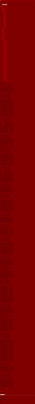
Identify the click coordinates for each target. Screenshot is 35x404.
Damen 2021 (5, 18)
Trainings (2, 28)
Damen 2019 (5, 20)
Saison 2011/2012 (3, 76)
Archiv (2, 38)
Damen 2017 (5, 22)
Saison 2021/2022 (4, 51)
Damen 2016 (5, 23)
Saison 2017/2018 (4, 61)
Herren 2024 (5, 15)
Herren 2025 (5, 14)
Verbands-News (5, 80)
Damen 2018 (5, 21)
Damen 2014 (5, 25)
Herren (4, 39)
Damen (3, 7)
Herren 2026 (5, 13)
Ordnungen (3, 32)
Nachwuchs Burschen (5, 40)
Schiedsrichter (3, 33)
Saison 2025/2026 (4, 41)
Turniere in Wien (3, 12)
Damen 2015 (5, 24)
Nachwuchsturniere (4, 10)
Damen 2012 (5, 27)
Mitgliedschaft (3, 36)
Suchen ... (1, 4)
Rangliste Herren (3, 11)
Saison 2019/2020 (4, 56)
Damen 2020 (5, 19)
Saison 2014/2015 (4, 69)
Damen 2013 (5, 26)
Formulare (3, 31)
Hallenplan (3, 30)
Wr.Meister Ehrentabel (4, 37)
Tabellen (2, 6)
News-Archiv (3, 79)
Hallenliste (3, 29)
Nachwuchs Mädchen (4, 8)
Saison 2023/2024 (4, 46)
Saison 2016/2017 (4, 64)
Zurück (0, 402)
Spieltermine (3, 9)
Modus (0, 391)
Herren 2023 (5, 16)
